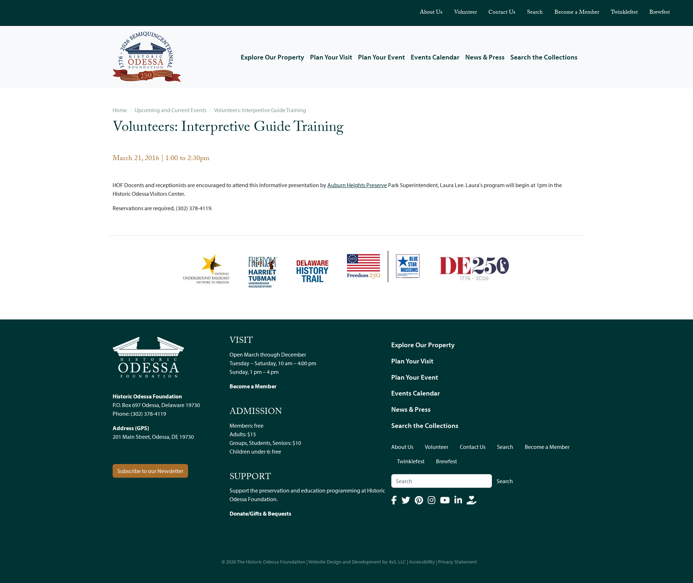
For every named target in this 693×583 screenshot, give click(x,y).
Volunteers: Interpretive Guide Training (260, 110)
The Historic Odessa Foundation (271, 561)
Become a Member (576, 13)
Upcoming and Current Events (170, 110)
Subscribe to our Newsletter (150, 470)
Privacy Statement (457, 561)
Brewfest (659, 13)
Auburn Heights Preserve (357, 185)
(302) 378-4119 (148, 413)
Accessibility (422, 561)
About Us (431, 13)
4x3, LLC (397, 561)
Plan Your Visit (331, 57)
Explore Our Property (272, 57)
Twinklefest (624, 13)
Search (535, 13)
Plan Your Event (381, 57)
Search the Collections (544, 57)
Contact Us (501, 13)
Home (120, 110)
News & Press (485, 57)
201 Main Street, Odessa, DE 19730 (153, 436)
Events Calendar (435, 57)
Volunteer (465, 13)
